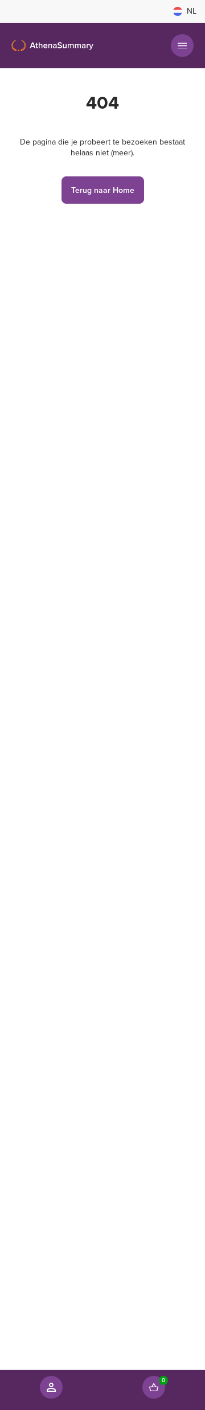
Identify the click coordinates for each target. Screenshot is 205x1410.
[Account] (51, 1387)
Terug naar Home (102, 190)
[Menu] (182, 45)
